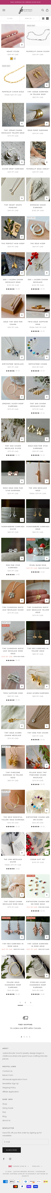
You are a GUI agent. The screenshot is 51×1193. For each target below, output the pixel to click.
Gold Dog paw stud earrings (38, 447)
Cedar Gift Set (37, 859)
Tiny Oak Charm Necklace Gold (38, 405)
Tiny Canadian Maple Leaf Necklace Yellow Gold (38, 610)
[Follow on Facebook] (3, 1159)
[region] (25, 1024)
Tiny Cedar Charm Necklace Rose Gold (13, 902)
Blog (4, 1116)
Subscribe (11, 1150)
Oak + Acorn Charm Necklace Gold (13, 281)
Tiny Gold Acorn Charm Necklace (13, 734)
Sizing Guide (7, 1108)
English (36, 1166)
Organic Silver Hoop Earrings (13, 405)
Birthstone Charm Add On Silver (37, 818)
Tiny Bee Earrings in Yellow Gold (37, 649)
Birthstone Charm (38, 364)
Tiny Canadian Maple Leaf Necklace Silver (13, 608)
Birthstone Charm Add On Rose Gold (37, 902)
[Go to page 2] (30, 1002)
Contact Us (7, 1071)
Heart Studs (13, 51)
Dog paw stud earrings (13, 566)
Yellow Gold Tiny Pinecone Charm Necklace (38, 775)
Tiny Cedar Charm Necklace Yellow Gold (13, 131)
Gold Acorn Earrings (38, 693)
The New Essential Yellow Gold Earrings (13, 818)
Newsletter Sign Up (10, 1083)
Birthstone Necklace (13, 364)
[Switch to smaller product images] (47, 18)
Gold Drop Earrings (38, 130)
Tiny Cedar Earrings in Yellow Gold (37, 93)
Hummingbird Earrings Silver (13, 528)
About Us (6, 1120)
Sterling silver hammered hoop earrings (38, 985)
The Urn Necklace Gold (38, 489)
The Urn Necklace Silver (13, 860)
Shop (4, 1104)
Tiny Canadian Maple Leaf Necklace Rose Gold (13, 651)
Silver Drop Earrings (13, 169)
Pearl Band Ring (38, 565)
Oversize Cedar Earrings (38, 206)
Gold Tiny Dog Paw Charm (13, 323)
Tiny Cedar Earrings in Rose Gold (37, 945)
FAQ (4, 1112)
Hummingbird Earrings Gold (38, 528)
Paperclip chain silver (38, 51)
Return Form (7, 1075)
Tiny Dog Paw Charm (37, 733)
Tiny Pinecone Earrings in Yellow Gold (13, 775)
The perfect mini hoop (13, 243)
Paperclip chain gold (13, 92)
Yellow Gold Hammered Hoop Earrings (13, 985)
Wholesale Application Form (14, 1079)
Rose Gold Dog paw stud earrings (13, 489)
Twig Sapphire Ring (13, 693)
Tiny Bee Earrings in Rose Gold (13, 945)
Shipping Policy (9, 1087)
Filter (10, 18)
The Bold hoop (37, 243)
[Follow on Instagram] (10, 1159)
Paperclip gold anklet (37, 169)
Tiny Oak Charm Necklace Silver (13, 447)
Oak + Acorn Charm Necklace (38, 281)
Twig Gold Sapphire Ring (38, 323)
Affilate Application (10, 1091)
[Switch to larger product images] (43, 18)
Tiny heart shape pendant (13, 206)
